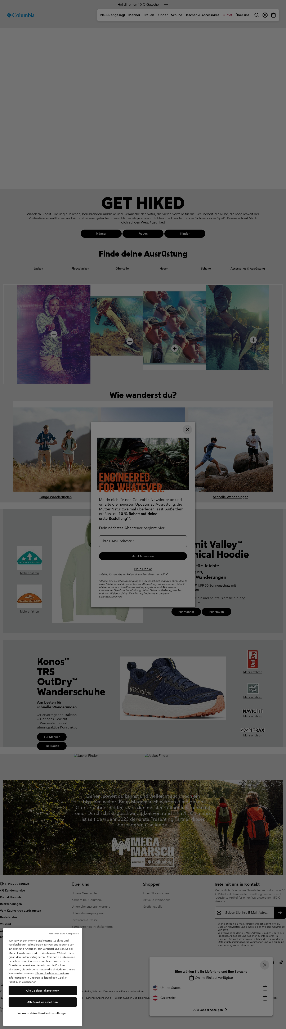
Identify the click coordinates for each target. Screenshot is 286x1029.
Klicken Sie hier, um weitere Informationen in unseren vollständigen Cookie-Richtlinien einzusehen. (39, 977)
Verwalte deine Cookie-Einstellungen (43, 1013)
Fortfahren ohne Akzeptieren (64, 933)
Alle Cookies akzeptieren (42, 990)
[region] (42, 977)
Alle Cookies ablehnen (42, 1001)
